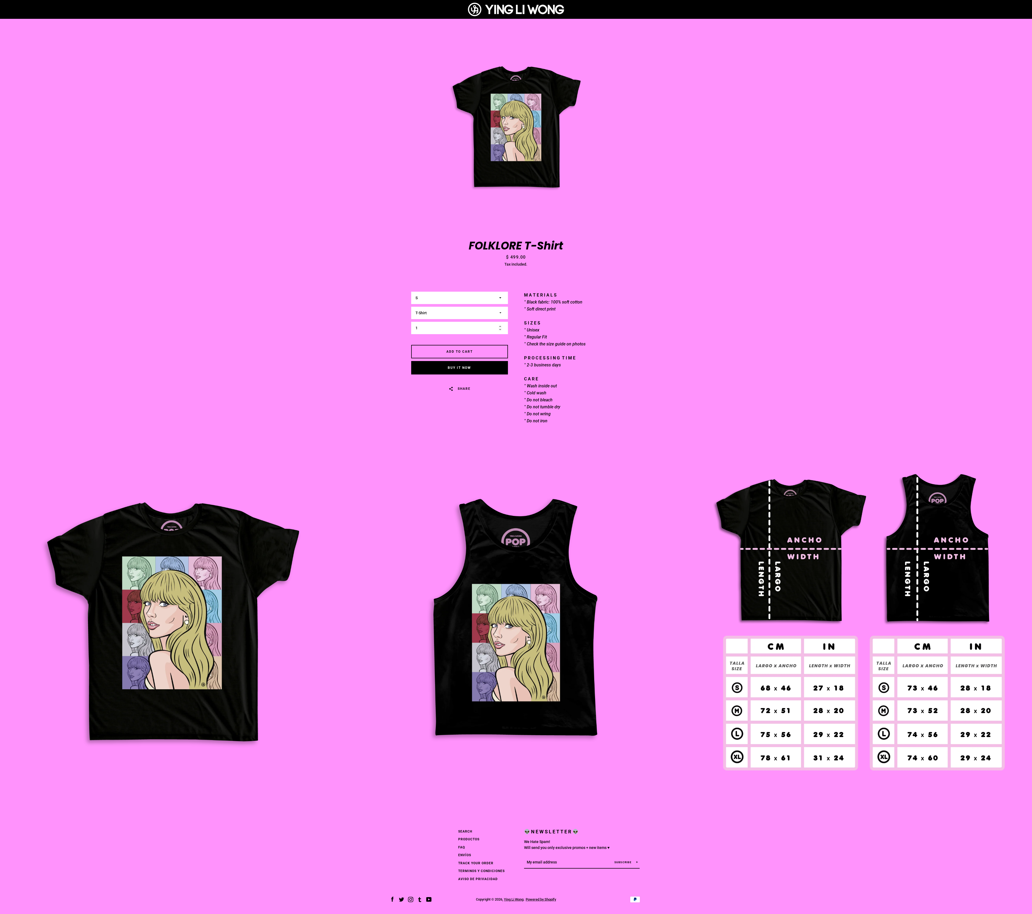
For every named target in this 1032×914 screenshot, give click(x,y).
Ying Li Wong (514, 899)
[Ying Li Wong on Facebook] (392, 899)
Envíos (464, 855)
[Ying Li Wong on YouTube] (429, 899)
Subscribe (623, 862)
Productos (468, 839)
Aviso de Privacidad (478, 879)
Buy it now (459, 368)
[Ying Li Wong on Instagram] (410, 899)
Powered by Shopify (541, 899)
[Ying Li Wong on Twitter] (401, 899)
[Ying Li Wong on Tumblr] (419, 899)
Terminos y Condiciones (481, 871)
